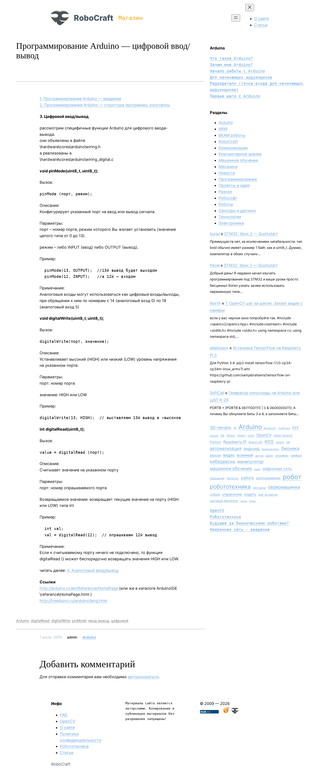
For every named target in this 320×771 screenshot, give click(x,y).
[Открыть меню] (235, 18)
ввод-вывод (98, 620)
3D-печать (220, 427)
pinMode (79, 620)
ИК (288, 442)
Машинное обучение (238, 160)
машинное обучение (231, 468)
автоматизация (225, 448)
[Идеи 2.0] (225, 712)
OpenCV (263, 435)
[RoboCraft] (234, 712)
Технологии (230, 216)
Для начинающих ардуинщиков (241, 77)
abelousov (219, 348)
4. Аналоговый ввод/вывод (92, 570)
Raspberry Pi (234, 442)
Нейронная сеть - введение (240, 529)
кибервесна (222, 461)
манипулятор (250, 461)
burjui (215, 233)
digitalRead (40, 620)
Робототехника (225, 517)
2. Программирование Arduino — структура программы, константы (105, 105)
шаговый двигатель (224, 501)
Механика (228, 166)
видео (229, 455)
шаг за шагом (268, 494)
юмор (252, 501)
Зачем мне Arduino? (231, 64)
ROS (269, 441)
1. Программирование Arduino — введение (80, 98)
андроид (251, 448)
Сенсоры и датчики (237, 210)
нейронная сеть (277, 468)
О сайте (67, 727)
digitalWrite (60, 620)
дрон (269, 455)
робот (292, 477)
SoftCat (217, 393)
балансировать (270, 449)
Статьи (66, 752)
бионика (290, 448)
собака (215, 494)
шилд (244, 501)
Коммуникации (233, 148)
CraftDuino (284, 428)
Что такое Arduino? (231, 58)
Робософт (228, 198)
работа (247, 478)
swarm (280, 442)
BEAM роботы (232, 135)
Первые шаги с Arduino (235, 96)
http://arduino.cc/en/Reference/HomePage (79, 588)
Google (214, 435)
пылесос (233, 478)
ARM (223, 129)
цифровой (119, 620)
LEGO (251, 435)
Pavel (215, 265)
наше (257, 469)
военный (245, 455)
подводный (217, 478)
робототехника (230, 486)
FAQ (63, 715)
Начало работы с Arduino (237, 71)
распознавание (268, 478)
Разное (225, 191)
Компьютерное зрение (240, 154)
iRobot (231, 435)
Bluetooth (270, 428)
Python (215, 442)
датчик (259, 455)
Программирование (238, 179)
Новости (227, 173)
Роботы (226, 204)
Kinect (241, 435)
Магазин (130, 18)
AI (235, 428)
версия (215, 455)
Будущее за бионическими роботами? (249, 523)
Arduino (22, 620)
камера (296, 455)
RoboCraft (93, 18)
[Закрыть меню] (249, 7)
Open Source (283, 435)
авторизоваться (143, 676)
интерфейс (282, 455)
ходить (250, 494)
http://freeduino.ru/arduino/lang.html (73, 600)
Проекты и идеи (234, 185)
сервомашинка (284, 487)
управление (232, 494)
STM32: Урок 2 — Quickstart (251, 233)
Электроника (231, 223)
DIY (295, 427)
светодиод (259, 487)
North (215, 303)
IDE (222, 435)
